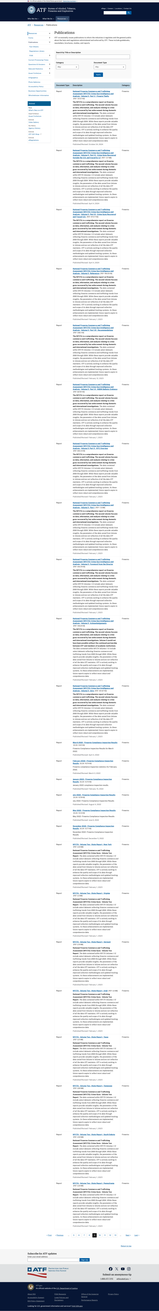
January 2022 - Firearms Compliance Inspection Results (92, 780)
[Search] (128, 12)
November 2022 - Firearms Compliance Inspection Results (93, 827)
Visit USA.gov (77, 1306)
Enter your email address (38, 1257)
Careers (110, 8)
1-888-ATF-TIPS (106, 1279)
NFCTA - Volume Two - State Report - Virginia (91, 893)
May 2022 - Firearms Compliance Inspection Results (94, 810)
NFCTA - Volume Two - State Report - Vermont (92, 942)
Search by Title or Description (68, 52)
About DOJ (32, 1294)
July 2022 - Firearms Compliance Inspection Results (94, 795)
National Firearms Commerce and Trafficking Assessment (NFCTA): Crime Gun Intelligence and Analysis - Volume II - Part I (93, 505)
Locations (118, 8)
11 (105, 1235)
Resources (38, 25)
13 (115, 1235)
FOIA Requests (60, 1294)
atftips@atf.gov (123, 1279)
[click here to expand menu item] (49, 33)
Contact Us (127, 8)
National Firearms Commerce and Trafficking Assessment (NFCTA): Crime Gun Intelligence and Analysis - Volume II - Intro (93, 688)
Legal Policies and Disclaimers (61, 1299)
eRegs (103, 8)
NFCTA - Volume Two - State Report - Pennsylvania (93, 1183)
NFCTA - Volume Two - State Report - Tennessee (92, 1086)
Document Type (100, 63)
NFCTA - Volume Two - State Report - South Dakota (94, 1135)
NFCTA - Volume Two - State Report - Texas (90, 1037)
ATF (29, 25)
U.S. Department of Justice (67, 1288)
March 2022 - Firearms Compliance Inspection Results (95, 743)
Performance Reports (89, 1300)
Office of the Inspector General (90, 1295)
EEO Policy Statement (36, 1301)
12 (110, 1235)
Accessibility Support (36, 1297)
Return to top (126, 1246)
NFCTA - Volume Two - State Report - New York (92, 844)
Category (60, 63)
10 (100, 1235)
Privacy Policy (113, 1294)
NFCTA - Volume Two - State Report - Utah (90, 991)
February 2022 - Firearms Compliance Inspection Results (93, 762)
